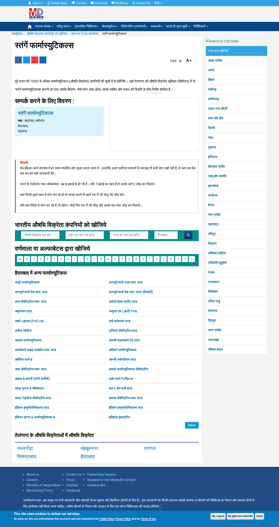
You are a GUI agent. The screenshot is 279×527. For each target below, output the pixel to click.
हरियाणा (213, 157)
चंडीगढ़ (212, 89)
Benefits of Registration (44, 485)
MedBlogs (121, 3)
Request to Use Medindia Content (111, 480)
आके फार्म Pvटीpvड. (121, 379)
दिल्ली (211, 128)
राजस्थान (213, 282)
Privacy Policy (123, 518)
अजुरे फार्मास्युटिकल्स (27, 282)
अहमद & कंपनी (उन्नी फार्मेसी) (32, 379)
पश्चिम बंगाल (215, 349)
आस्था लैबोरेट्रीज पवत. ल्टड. (126, 398)
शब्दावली (156, 26)
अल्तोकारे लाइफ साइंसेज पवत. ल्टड (35, 350)
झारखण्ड (213, 186)
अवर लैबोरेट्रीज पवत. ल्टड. (31, 369)
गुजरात (212, 147)
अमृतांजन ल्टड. (23, 311)
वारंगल (150, 448)
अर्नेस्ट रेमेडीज (23, 331)
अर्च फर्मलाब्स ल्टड (119, 321)
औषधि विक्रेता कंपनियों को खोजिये (47, 34)
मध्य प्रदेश (214, 215)
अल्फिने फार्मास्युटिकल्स (122, 350)
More (192, 425)
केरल (211, 205)
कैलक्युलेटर (109, 26)
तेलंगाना (212, 311)
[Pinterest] (34, 59)
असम (211, 70)
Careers (81, 3)
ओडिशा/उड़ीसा (217, 253)
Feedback (73, 490)
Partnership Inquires (101, 474)
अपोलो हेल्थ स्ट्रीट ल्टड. (123, 302)
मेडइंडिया (17, 34)
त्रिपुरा (212, 320)
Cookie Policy (106, 518)
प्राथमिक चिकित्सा (86, 26)
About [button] (36, 3)
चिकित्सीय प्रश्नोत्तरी (133, 26)
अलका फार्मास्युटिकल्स (28, 340)
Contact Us (143, 3)
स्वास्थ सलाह (43, 26)
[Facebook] (18, 59)
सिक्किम (213, 291)
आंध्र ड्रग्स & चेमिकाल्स (29, 388)
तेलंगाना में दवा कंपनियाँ (84, 34)
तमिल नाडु (214, 301)
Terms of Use (148, 518)
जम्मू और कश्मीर (217, 176)
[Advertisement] (154, 123)
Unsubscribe (96, 485)
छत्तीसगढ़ (213, 99)
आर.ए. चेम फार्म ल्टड (120, 388)
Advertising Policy (40, 490)
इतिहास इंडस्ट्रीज (119, 417)
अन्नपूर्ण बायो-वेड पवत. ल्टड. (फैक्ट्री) (131, 292)
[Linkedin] (42, 59)
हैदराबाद (88, 456)
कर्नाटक (213, 195)
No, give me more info (240, 516)
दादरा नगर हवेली (217, 109)
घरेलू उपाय (63, 26)
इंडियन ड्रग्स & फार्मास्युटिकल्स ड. (35, 417)
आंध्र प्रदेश (215, 60)
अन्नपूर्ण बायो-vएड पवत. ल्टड (126, 282)
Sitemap (72, 485)
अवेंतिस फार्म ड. (24, 359)
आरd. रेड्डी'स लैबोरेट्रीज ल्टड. (33, 398)
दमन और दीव (215, 118)
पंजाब (211, 272)
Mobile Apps (59, 3)
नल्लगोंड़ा (25, 448)
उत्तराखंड (213, 340)
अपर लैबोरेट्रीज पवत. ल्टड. (31, 302)
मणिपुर (212, 234)
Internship (101, 3)
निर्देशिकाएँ (199, 26)
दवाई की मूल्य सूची (177, 26)
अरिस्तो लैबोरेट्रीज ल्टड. (123, 331)
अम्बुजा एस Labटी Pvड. (123, 311)
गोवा (210, 138)
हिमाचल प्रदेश (216, 166)
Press (70, 480)
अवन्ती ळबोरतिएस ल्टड (122, 359)
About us (33, 474)
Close (259, 516)
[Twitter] (26, 59)
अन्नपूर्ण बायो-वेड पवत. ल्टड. (31, 292)
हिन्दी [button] (157, 3)
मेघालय (212, 243)
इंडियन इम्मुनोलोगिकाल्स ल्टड (32, 408)
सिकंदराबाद (26, 456)
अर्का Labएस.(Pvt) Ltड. (29, 321)
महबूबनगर (89, 448)
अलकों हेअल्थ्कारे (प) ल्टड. (124, 340)
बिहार (211, 80)
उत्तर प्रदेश (214, 330)
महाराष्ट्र (213, 224)
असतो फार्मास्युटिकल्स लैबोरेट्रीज (128, 369)
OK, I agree (218, 516)
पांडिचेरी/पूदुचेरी (217, 263)
